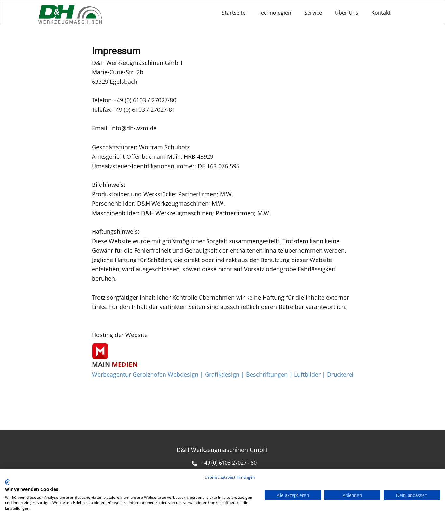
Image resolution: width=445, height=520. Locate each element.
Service (313, 12)
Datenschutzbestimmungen (230, 477)
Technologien (275, 12)
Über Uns (346, 12)
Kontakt (381, 12)
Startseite (234, 12)
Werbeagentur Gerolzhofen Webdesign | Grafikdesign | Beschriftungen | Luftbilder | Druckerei (222, 374)
